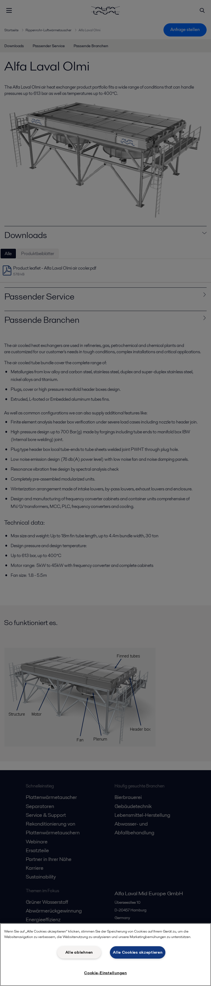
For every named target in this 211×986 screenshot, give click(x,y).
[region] (105, 954)
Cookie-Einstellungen (105, 973)
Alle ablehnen (79, 952)
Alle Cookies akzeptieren (137, 952)
